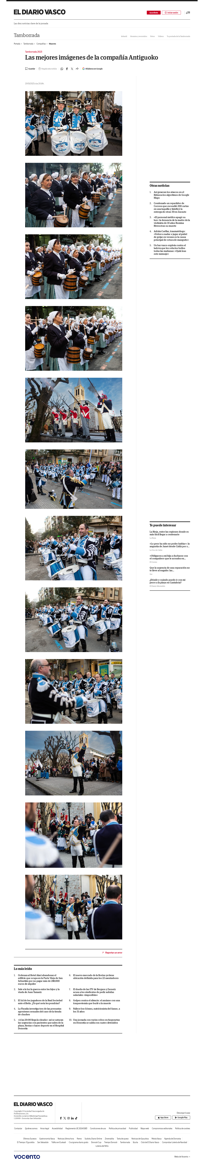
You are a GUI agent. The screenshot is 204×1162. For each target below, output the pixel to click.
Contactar (18, 1128)
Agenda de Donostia (172, 1138)
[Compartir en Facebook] (67, 69)
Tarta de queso (123, 1138)
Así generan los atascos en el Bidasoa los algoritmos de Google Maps (171, 195)
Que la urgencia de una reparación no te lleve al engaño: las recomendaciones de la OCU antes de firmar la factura (170, 571)
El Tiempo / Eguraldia (25, 1142)
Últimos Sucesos (29, 1138)
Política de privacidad (117, 1128)
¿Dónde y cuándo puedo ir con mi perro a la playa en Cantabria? (167, 581)
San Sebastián (43, 1142)
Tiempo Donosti (110, 1142)
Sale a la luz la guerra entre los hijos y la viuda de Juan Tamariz (38, 991)
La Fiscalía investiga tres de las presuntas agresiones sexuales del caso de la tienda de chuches (39, 1011)
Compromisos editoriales (162, 1128)
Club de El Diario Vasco (150, 1142)
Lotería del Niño (102, 1146)
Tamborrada (27, 35)
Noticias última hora (66, 1138)
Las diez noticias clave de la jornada (31, 23)
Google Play (182, 1117)
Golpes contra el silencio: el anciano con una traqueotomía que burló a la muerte (96, 1002)
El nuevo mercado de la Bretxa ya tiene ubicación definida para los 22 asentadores (96, 977)
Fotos (152, 36)
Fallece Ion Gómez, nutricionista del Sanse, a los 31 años (96, 1010)
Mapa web (145, 1128)
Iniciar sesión (173, 12)
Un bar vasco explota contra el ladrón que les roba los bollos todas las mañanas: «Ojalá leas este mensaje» (170, 249)
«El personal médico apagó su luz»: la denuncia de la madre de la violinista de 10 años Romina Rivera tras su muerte (172, 221)
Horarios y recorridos (138, 36)
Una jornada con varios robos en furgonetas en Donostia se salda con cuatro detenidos (96, 1021)
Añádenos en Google (93, 69)
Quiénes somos (31, 1128)
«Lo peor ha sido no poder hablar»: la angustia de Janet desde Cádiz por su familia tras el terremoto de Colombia (170, 546)
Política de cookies (182, 1128)
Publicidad (133, 1128)
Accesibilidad (57, 1128)
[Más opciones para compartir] (77, 69)
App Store (164, 1117)
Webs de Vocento (181, 1156)
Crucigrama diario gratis (78, 1142)
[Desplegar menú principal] (188, 12)
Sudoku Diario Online (93, 1138)
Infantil (124, 36)
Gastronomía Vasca (47, 1138)
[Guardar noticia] (30, 68)
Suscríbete (153, 12)
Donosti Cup (96, 1142)
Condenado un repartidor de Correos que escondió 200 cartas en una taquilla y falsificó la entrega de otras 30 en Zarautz (171, 207)
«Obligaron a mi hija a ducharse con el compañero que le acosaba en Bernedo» (169, 558)
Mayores (52, 44)
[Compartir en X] (72, 69)
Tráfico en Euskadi (58, 1142)
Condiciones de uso (98, 1128)
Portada (17, 44)
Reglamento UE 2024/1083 (76, 1128)
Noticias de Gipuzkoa (140, 1138)
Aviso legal (44, 1128)
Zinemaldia (109, 1138)
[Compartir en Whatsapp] (62, 69)
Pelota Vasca (156, 1138)
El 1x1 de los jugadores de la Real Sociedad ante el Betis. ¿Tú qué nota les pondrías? (40, 1002)
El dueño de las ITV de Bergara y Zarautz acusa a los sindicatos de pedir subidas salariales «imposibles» (94, 992)
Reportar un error (113, 952)
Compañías (41, 44)
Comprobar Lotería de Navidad (174, 1142)
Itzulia (135, 1142)
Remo (79, 1138)
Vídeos (161, 36)
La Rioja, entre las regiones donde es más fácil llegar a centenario (169, 533)
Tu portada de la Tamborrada (178, 36)
